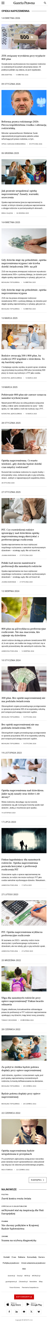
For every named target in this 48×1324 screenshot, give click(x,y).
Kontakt (7, 1257)
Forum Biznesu (15, 1287)
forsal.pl (19, 1276)
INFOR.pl (27, 1276)
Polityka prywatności (11, 1263)
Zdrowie (4, 1236)
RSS (24, 1269)
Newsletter (33, 1281)
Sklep (40, 1281)
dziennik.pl (11, 1276)
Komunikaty (32, 1257)
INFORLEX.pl (36, 1276)
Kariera (42, 1257)
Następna (36, 1180)
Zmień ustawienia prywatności (33, 1263)
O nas (14, 1257)
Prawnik (4, 1221)
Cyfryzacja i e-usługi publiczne (14, 1206)
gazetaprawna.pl (11, 1281)
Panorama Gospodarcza (30, 1287)
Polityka (4, 1194)
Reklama (21, 1257)
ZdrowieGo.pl (23, 1281)
